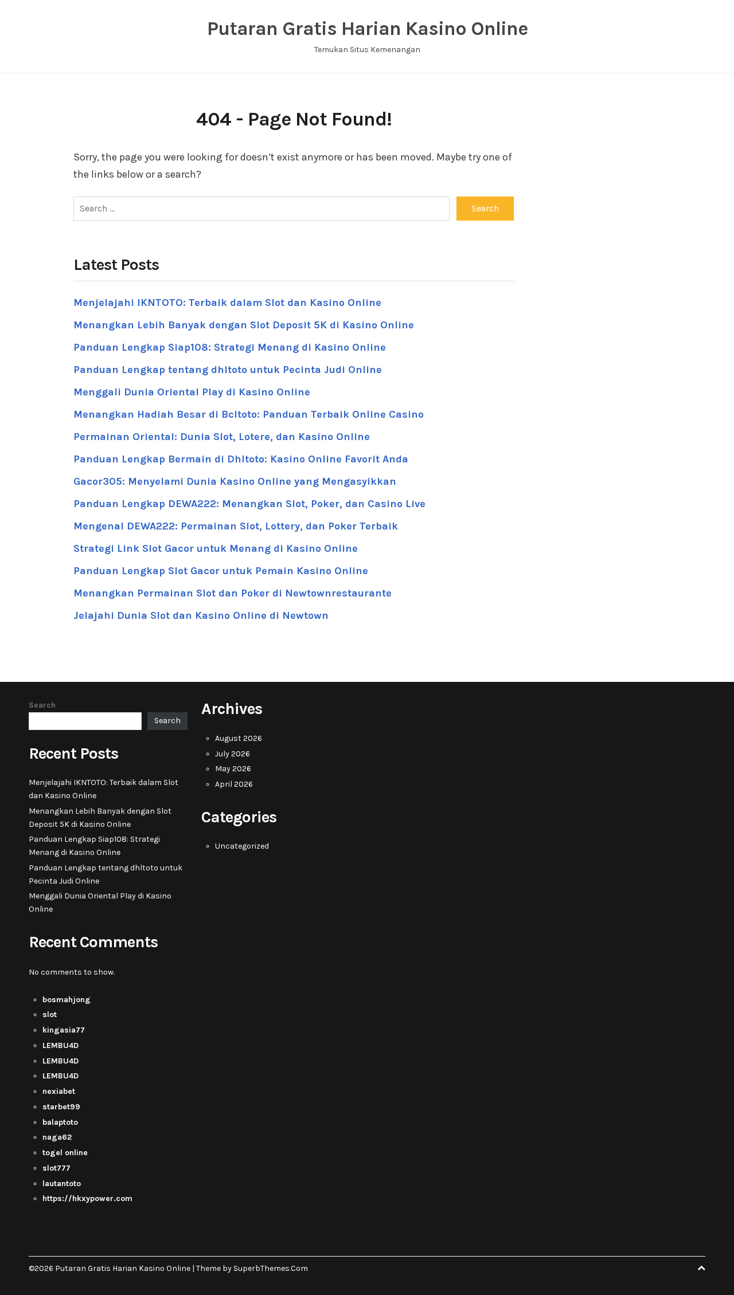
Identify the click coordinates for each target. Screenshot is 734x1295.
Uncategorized (242, 846)
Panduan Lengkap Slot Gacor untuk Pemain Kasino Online (220, 570)
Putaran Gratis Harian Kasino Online (367, 28)
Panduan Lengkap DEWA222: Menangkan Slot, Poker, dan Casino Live (249, 503)
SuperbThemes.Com (270, 1268)
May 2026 (233, 769)
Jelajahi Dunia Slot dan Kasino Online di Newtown (201, 615)
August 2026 (238, 738)
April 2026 (234, 784)
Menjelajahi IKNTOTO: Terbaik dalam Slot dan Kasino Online (227, 302)
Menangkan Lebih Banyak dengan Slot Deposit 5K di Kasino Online (243, 325)
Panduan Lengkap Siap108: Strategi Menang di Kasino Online (229, 347)
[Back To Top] (701, 1268)
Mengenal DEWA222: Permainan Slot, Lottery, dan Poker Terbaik (235, 526)
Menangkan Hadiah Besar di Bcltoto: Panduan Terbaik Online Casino (248, 414)
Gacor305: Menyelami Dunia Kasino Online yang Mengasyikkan (234, 481)
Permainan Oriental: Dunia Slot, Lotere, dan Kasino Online (221, 436)
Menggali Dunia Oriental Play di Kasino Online (191, 392)
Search (42, 705)
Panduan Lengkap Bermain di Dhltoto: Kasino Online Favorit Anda (240, 459)
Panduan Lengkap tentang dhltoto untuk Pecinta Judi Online (227, 369)
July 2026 (232, 754)
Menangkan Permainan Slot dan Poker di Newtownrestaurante (232, 593)
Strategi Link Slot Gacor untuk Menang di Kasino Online (215, 548)
